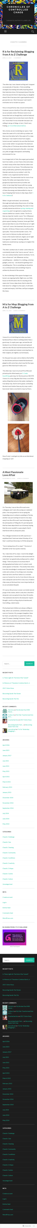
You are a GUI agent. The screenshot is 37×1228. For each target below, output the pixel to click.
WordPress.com (8, 918)
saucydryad (12, 729)
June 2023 (6, 750)
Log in (4, 902)
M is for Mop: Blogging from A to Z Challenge (18, 306)
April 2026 (6, 745)
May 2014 (6, 824)
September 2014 (8, 808)
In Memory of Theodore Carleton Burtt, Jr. (16, 683)
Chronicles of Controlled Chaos (18, 10)
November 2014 (8, 803)
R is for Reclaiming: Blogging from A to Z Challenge (18, 53)
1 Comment (17, 58)
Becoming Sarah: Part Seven (12, 693)
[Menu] (5, 31)
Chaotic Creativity (9, 863)
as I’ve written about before (17, 126)
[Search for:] (18, 663)
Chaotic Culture (8, 879)
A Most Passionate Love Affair (13, 474)
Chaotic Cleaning (8, 847)
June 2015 (6, 766)
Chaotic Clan (7, 842)
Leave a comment (19, 310)
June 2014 (6, 819)
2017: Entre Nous (8, 688)
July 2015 (6, 761)
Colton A (11, 715)
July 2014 (6, 813)
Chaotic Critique (8, 868)
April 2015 (6, 776)
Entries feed (6, 907)
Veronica (11, 710)
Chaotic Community (9, 853)
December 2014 (8, 797)
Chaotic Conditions (9, 858)
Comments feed (8, 913)
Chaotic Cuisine (8, 873)
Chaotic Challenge (8, 837)
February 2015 (7, 787)
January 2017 (7, 755)
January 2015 (7, 792)
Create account (8, 897)
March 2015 (7, 782)
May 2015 (6, 771)
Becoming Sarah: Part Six (11, 699)
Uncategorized (7, 884)
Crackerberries (13, 720)
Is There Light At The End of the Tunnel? (15, 678)
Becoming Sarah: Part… (15, 725)
